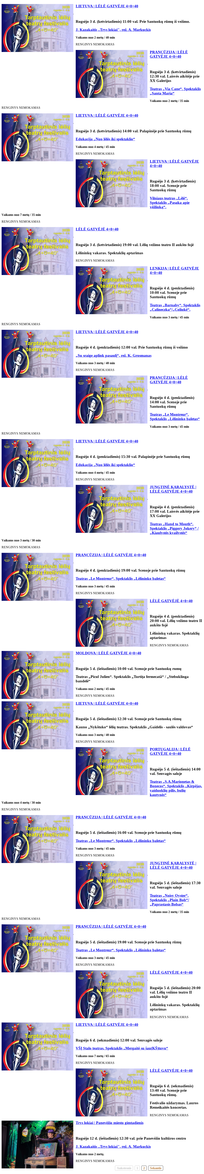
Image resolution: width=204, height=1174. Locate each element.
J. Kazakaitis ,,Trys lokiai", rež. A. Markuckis (113, 30)
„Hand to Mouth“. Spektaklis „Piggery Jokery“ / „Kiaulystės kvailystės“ (174, 528)
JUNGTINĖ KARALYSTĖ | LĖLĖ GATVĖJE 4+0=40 (173, 489)
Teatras (156, 524)
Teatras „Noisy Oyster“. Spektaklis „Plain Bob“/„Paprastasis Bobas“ (169, 899)
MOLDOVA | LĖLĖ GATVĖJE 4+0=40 (108, 653)
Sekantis (155, 1168)
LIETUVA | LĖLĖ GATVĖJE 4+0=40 (107, 6)
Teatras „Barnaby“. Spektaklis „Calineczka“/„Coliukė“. (175, 307)
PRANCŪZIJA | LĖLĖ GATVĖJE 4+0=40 (169, 54)
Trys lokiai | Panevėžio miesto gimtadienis (109, 1123)
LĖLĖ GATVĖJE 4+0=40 (171, 972)
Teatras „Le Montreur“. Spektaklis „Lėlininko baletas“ (175, 416)
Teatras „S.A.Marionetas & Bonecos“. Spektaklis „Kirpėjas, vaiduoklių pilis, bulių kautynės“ (176, 788)
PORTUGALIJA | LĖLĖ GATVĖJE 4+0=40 (170, 751)
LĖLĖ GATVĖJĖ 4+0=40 (97, 229)
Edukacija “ (105, 139)
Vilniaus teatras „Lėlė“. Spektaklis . (169, 202)
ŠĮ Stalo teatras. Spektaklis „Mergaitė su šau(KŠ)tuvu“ (123, 1048)
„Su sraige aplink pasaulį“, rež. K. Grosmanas (113, 355)
